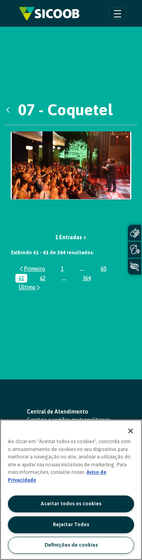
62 (44, 279)
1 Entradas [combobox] (68, 237)
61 (23, 279)
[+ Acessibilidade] (134, 267)
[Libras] (134, 233)
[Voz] (134, 250)
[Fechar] (130, 431)
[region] (71, 490)
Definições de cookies (71, 545)
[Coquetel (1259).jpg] (71, 165)
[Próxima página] (29, 287)
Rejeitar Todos (71, 524)
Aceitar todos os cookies (71, 503)
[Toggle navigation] (117, 13)
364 (88, 279)
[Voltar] (10, 110)
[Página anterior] (31, 268)
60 (105, 269)
